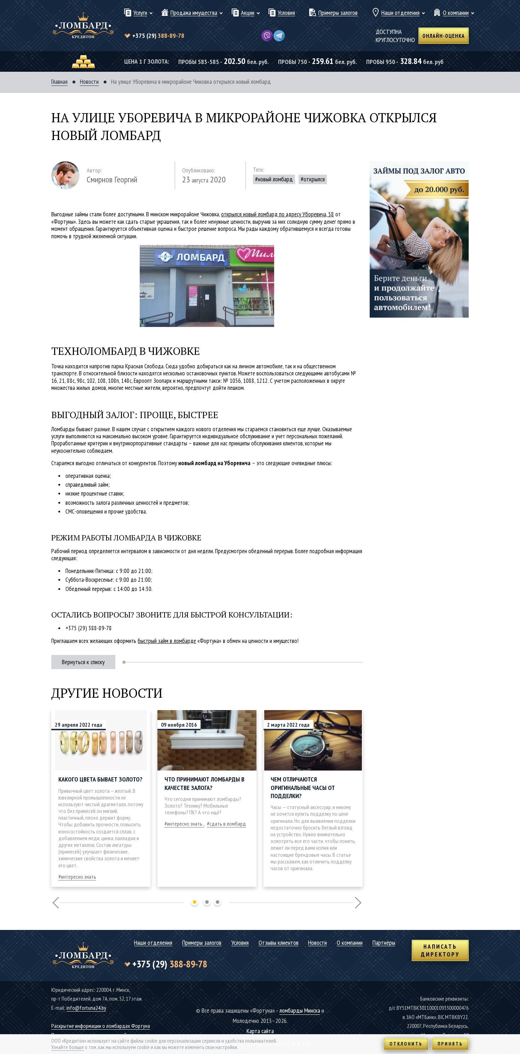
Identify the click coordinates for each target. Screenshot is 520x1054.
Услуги (140, 13)
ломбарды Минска (299, 1010)
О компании (456, 13)
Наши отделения (400, 13)
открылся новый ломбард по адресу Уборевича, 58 (277, 214)
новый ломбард (275, 179)
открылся (314, 179)
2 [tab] (206, 902)
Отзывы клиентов (279, 942)
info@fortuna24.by (86, 1007)
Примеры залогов (338, 13)
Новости (89, 82)
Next (358, 903)
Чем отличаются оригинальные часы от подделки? (303, 787)
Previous (55, 903)
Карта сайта (260, 1031)
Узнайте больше (67, 1047)
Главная (59, 82)
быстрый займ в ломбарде (167, 641)
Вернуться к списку (83, 662)
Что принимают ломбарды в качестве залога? (204, 783)
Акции (247, 13)
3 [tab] (217, 902)
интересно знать (78, 876)
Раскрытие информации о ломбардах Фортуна (100, 1025)
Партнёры (383, 942)
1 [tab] (194, 902)
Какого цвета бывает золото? (100, 779)
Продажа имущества (194, 13)
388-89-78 (158, 36)
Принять (450, 1044)
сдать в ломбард (227, 823)
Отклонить (406, 1044)
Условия (286, 13)
